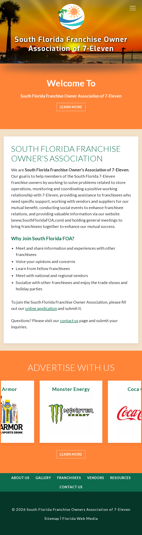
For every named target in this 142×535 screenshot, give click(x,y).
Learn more (71, 454)
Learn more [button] (71, 107)
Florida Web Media (80, 518)
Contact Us (71, 487)
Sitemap (51, 518)
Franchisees (69, 478)
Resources (120, 478)
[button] (132, 8)
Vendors (95, 478)
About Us (20, 478)
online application (41, 308)
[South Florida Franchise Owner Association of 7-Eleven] (71, 17)
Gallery (43, 478)
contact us (69, 320)
